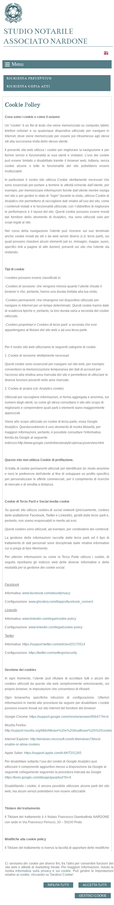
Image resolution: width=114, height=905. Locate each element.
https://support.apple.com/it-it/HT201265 (52, 753)
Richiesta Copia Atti (28, 86)
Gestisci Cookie (93, 896)
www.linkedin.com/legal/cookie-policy (49, 619)
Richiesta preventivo (29, 78)
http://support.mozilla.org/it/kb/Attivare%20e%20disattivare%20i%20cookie (58, 730)
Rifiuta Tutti (58, 885)
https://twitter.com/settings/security (53, 653)
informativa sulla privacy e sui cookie (43, 871)
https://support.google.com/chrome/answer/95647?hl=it (68, 717)
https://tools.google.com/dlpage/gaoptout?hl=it (38, 777)
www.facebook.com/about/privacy (46, 593)
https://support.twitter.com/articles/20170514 (53, 644)
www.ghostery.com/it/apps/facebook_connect (61, 602)
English (106, 53)
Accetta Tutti (95, 885)
